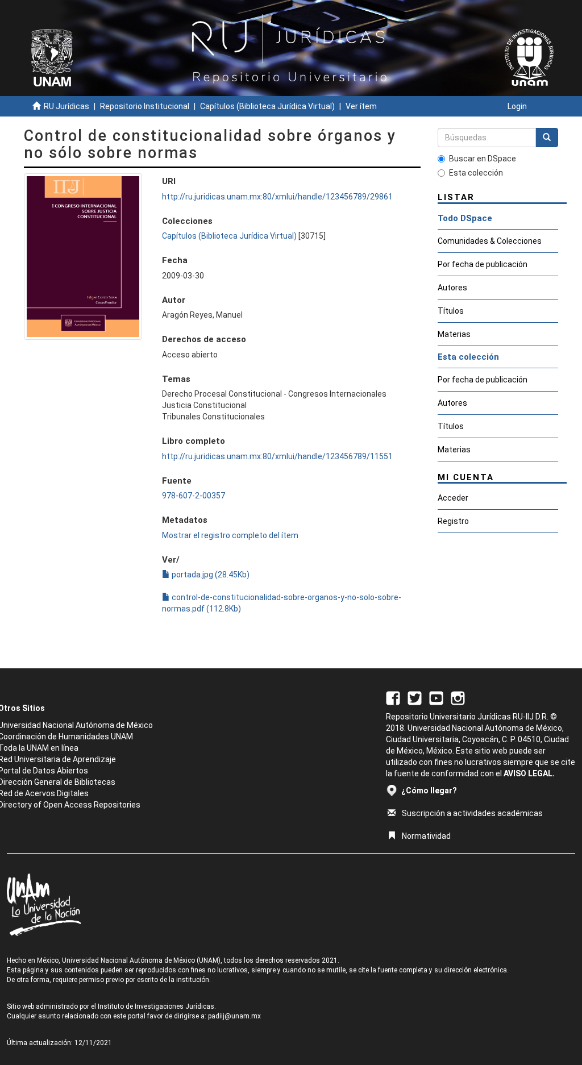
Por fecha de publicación (482, 264)
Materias (454, 334)
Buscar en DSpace (482, 158)
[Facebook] (393, 697)
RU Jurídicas (66, 106)
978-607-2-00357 (193, 495)
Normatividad (426, 836)
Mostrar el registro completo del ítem (230, 535)
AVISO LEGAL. (529, 773)
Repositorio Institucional (144, 106)
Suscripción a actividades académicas (472, 813)
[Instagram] (458, 697)
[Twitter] (415, 697)
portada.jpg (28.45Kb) (210, 574)
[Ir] (546, 137)
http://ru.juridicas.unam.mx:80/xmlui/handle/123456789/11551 (277, 456)
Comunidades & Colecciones (490, 241)
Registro (453, 521)
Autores (452, 287)
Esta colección (476, 172)
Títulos (451, 310)
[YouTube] (436, 697)
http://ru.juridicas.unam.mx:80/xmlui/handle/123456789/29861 (277, 196)
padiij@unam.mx (234, 1016)
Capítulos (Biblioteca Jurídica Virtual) (267, 106)
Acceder (453, 497)
